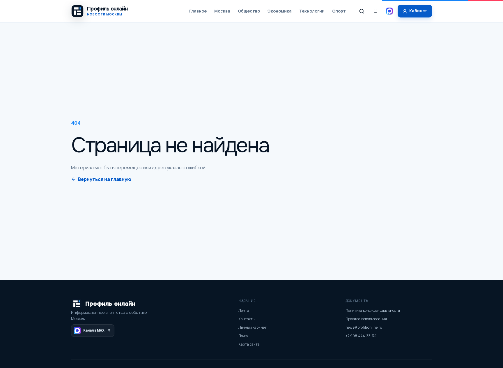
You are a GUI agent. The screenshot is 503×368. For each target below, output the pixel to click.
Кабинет (418, 10)
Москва (222, 11)
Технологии (312, 11)
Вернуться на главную (104, 179)
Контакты (246, 318)
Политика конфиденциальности (373, 310)
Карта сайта (249, 344)
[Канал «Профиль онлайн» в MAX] (389, 11)
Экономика (280, 11)
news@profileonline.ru (364, 327)
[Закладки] (375, 11)
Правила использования (366, 318)
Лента (243, 310)
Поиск (243, 335)
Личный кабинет (252, 327)
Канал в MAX (94, 330)
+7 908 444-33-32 (361, 335)
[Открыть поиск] (361, 11)
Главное (198, 11)
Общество (249, 11)
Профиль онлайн (110, 303)
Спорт (339, 11)
